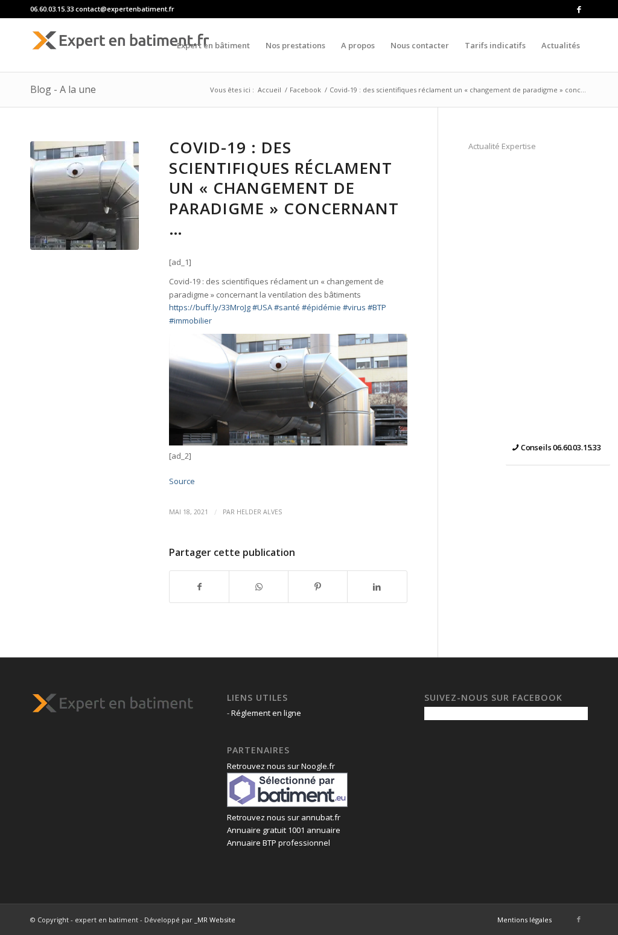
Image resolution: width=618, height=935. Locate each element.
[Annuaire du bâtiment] (287, 804)
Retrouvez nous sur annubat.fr (283, 817)
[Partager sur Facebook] (199, 586)
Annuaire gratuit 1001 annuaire (283, 830)
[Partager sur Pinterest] (317, 586)
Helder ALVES (259, 512)
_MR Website (214, 919)
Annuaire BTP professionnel (278, 842)
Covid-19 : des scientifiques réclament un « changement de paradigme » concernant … (284, 188)
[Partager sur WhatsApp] (258, 586)
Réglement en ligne (266, 712)
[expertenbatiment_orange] (120, 45)
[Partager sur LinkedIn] (377, 586)
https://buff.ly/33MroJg (209, 307)
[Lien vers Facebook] (579, 9)
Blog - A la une (63, 89)
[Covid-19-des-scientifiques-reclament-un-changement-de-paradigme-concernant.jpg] (84, 195)
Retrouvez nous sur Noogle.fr (281, 766)
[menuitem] (213, 45)
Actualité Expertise (502, 146)
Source (182, 481)
